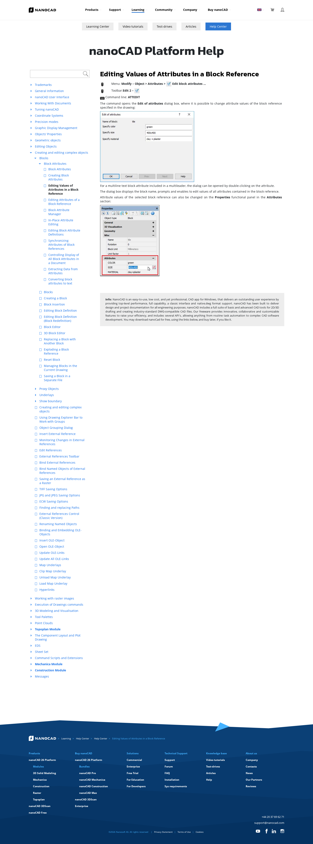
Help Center (218, 26)
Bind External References (57, 462)
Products (91, 10)
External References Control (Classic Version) (59, 516)
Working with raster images (54, 598)
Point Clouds (44, 623)
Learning (138, 10)
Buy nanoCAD (218, 10)
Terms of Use (184, 831)
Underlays (46, 395)
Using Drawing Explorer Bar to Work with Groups (60, 419)
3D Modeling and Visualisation (56, 611)
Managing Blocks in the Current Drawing (60, 368)
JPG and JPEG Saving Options (59, 495)
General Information (49, 91)
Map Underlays (50, 565)
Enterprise (81, 806)
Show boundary (50, 401)
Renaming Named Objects (58, 524)
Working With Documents (53, 103)
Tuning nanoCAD (47, 109)
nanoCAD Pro (87, 773)
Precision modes (46, 122)
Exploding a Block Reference (56, 351)
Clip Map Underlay (52, 571)
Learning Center (97, 26)
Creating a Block (55, 298)
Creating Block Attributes (58, 177)
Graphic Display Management (56, 128)
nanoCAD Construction (93, 786)
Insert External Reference (57, 434)
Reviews (251, 786)
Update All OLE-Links (54, 559)
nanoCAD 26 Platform (42, 760)
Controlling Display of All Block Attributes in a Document (63, 259)
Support (115, 10)
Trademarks (43, 85)
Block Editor (52, 327)
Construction (41, 786)
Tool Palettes (44, 617)
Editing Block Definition (60, 310)
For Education (135, 779)
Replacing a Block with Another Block (60, 341)
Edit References (50, 450)
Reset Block (52, 360)
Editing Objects (46, 146)
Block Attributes (55, 164)
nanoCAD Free (38, 812)
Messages (42, 676)
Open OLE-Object (51, 546)
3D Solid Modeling (44, 773)
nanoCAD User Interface (52, 97)
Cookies (200, 831)
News (249, 773)
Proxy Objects (49, 389)
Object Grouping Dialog (56, 428)
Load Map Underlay (53, 583)
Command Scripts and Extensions (59, 658)
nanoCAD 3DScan (39, 806)
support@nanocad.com (269, 823)
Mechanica (40, 779)
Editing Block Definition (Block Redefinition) (60, 319)
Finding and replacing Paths (59, 508)
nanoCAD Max (88, 793)
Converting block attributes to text (60, 281)
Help (209, 779)
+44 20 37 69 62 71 (273, 817)
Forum (169, 766)
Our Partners (254, 779)
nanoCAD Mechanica (92, 779)
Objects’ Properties (48, 134)
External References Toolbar (59, 456)
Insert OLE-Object (52, 540)
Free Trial (132, 773)
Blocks (43, 158)
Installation (172, 779)
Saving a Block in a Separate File (57, 378)
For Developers (136, 786)
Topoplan (39, 799)
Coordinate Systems (49, 116)
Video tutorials (133, 26)
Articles (191, 26)
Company (190, 10)
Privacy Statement (163, 831)
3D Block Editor (54, 333)
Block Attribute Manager (58, 212)
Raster (37, 793)
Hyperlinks (47, 590)
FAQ (167, 773)
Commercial (134, 760)
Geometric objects (48, 140)
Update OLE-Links (52, 553)
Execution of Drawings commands (59, 604)
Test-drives (164, 26)
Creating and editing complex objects (61, 153)
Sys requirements (176, 786)
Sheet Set (41, 652)
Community (163, 10)
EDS (37, 646)
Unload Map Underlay (55, 577)
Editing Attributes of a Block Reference (64, 202)
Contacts (251, 766)
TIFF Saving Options (53, 489)
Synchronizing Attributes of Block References (61, 245)
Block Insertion (54, 304)
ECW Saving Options (53, 501)
